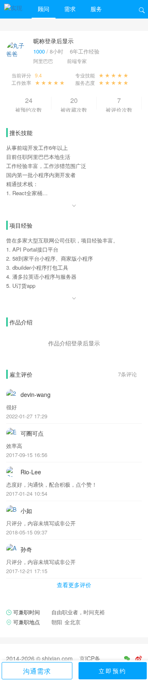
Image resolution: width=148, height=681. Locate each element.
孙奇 (26, 549)
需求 (70, 9)
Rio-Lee (31, 472)
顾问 (43, 9)
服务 (96, 9)
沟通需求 (37, 671)
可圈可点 (32, 433)
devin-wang (36, 394)
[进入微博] (138, 658)
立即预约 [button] (113, 671)
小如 (26, 510)
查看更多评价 (74, 585)
